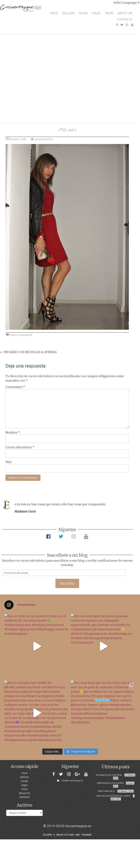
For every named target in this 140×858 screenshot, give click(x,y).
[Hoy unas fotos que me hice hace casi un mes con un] (103, 713)
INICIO (54, 13)
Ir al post (19, 109)
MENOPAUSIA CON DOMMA (110, 783)
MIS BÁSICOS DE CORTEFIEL (109, 775)
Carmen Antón (43, 139)
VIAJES (96, 13)
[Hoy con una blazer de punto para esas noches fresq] (103, 646)
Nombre (12, 432)
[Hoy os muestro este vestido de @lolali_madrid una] (36, 713)
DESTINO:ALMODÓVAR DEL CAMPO (113, 796)
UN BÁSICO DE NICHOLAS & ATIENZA (28, 352)
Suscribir (67, 583)
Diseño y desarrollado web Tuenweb (67, 834)
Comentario (15, 387)
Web (8, 462)
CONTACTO (125, 19)
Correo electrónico (19, 447)
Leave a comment (20, 335)
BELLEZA (68, 13)
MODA (83, 13)
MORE (109, 13)
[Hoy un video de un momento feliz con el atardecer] (36, 646)
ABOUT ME (125, 13)
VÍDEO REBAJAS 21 (106, 791)
